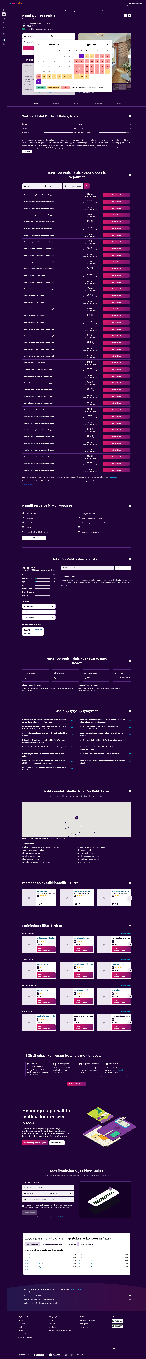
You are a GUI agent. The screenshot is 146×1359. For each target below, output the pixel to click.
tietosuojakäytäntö (57, 1217)
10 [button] (39, 66)
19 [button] (49, 71)
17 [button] (38, 71)
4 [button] (43, 61)
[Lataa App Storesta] (117, 1326)
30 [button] (70, 76)
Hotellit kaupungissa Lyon (34, 1267)
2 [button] (69, 56)
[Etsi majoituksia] (3, 14)
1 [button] (64, 56)
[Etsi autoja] (3, 19)
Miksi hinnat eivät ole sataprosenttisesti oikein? (42, 1303)
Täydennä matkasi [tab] (86, 1244)
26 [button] (49, 76)
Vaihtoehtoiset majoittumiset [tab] (52, 1244)
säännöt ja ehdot (45, 1217)
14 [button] (59, 66)
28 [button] (59, 76)
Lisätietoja (113, 477)
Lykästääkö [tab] (72, 1244)
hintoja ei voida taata (76, 1289)
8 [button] (64, 61)
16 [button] (69, 66)
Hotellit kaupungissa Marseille (87, 1261)
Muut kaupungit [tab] (32, 1244)
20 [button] (54, 71)
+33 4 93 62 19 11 (28, 26)
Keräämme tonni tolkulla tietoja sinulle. (39, 1299)
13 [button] (54, 66)
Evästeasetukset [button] (27, 484)
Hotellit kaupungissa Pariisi (34, 1255)
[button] (3, 3)
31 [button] (39, 82)
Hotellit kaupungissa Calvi (34, 1270)
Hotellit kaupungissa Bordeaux (35, 1264)
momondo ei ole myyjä (33, 1295)
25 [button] (44, 76)
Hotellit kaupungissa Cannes (86, 1255)
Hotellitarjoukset (27, 11)
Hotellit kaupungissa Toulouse (87, 1267)
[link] (46, 949)
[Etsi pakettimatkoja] (3, 23)
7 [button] (59, 61)
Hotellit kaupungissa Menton (35, 1258)
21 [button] (59, 71)
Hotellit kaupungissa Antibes (86, 1258)
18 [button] (44, 71)
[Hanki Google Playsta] (117, 1321)
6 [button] (54, 61)
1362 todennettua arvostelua (42, 29)
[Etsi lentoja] (3, 10)
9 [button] (69, 61)
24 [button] (39, 76)
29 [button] (64, 76)
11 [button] (43, 66)
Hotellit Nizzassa (92, 11)
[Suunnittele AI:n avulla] (3, 28)
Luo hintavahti (118, 1070)
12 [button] (49, 66)
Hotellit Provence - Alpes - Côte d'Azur (73, 11)
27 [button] (54, 76)
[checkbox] (33, 631)
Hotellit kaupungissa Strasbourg (88, 1264)
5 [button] (102, 56)
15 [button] (64, 66)
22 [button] (64, 71)
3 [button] (38, 61)
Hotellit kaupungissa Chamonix (35, 1261)
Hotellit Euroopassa (40, 11)
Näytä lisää (125, 933)
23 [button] (69, 71)
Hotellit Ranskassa (54, 11)
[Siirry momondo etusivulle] (15, 3)
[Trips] (3, 34)
